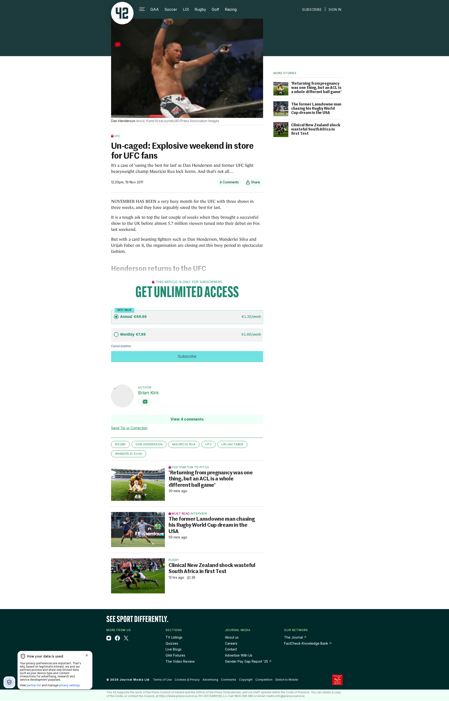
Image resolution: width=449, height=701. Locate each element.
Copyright (246, 679)
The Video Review (180, 661)
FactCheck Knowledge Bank (306, 643)
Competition (263, 679)
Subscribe (312, 9)
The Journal (293, 637)
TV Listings (174, 637)
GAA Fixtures (175, 655)
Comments (228, 679)
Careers (231, 643)
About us (232, 637)
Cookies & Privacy (187, 679)
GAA (154, 9)
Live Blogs (173, 649)
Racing (231, 9)
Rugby (200, 9)
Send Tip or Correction (129, 428)
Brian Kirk (148, 393)
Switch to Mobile (286, 680)
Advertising (210, 679)
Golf (215, 9)
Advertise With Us (238, 655)
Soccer (170, 9)
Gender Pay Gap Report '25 (247, 661)
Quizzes (172, 643)
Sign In (335, 9)
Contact (231, 649)
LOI (186, 9)
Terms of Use (162, 679)
